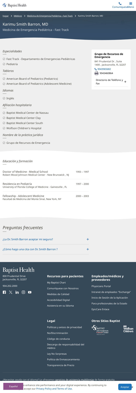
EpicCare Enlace (100, 309)
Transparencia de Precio (60, 365)
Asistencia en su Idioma (60, 305)
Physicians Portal (101, 286)
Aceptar (125, 387)
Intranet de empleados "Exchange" (111, 292)
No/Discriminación (57, 333)
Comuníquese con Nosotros (63, 288)
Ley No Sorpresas (57, 353)
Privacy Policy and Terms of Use (54, 388)
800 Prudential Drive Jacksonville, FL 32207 (15, 277)
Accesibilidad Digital (58, 300)
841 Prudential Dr (110, 63)
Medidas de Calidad (58, 294)
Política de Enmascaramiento (63, 359)
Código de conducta (58, 338)
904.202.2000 (10, 285)
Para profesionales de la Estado (109, 303)
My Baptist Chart (56, 282)
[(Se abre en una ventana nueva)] (128, 331)
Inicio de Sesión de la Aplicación (110, 297)
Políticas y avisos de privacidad (64, 327)
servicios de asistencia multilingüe (74, 379)
